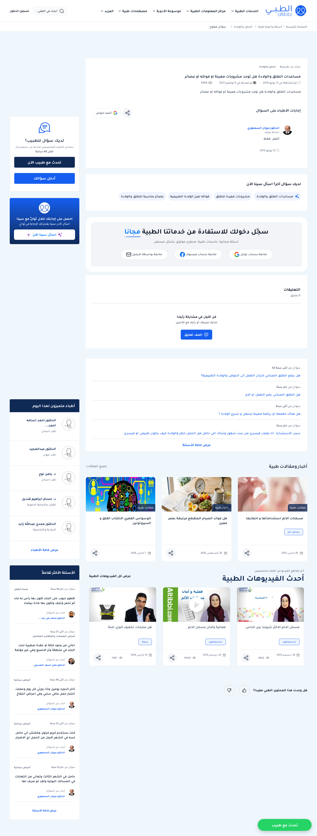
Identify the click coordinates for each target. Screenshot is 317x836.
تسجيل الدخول (19, 11)
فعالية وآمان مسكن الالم (207, 627)
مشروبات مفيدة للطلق (233, 196)
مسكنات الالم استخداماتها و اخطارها (274, 518)
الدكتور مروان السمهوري (263, 128)
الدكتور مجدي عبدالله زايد (37, 523)
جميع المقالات (96, 466)
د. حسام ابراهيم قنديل (39, 498)
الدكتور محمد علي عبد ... (51, 618)
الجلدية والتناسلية (44, 529)
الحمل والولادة (243, 27)
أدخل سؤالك (44, 178)
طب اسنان (48, 431)
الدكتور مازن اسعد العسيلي (49, 665)
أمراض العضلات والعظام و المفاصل (54, 636)
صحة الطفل (21, 589)
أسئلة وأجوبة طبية (270, 27)
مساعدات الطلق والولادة (275, 196)
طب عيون (49, 454)
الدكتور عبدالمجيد (42, 448)
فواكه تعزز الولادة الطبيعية (189, 196)
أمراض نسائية (22, 680)
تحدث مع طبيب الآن (44, 162)
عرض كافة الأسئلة (196, 445)
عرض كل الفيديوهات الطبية (110, 576)
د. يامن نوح (47, 473)
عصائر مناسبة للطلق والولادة (142, 196)
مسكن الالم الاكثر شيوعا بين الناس (273, 627)
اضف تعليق (193, 334)
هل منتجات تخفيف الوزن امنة (130, 627)
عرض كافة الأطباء (44, 549)
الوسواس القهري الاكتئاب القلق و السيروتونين (125, 521)
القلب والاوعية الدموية (41, 504)
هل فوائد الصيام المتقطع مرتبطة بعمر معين (197, 521)
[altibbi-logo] (286, 11)
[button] (244, 11)
